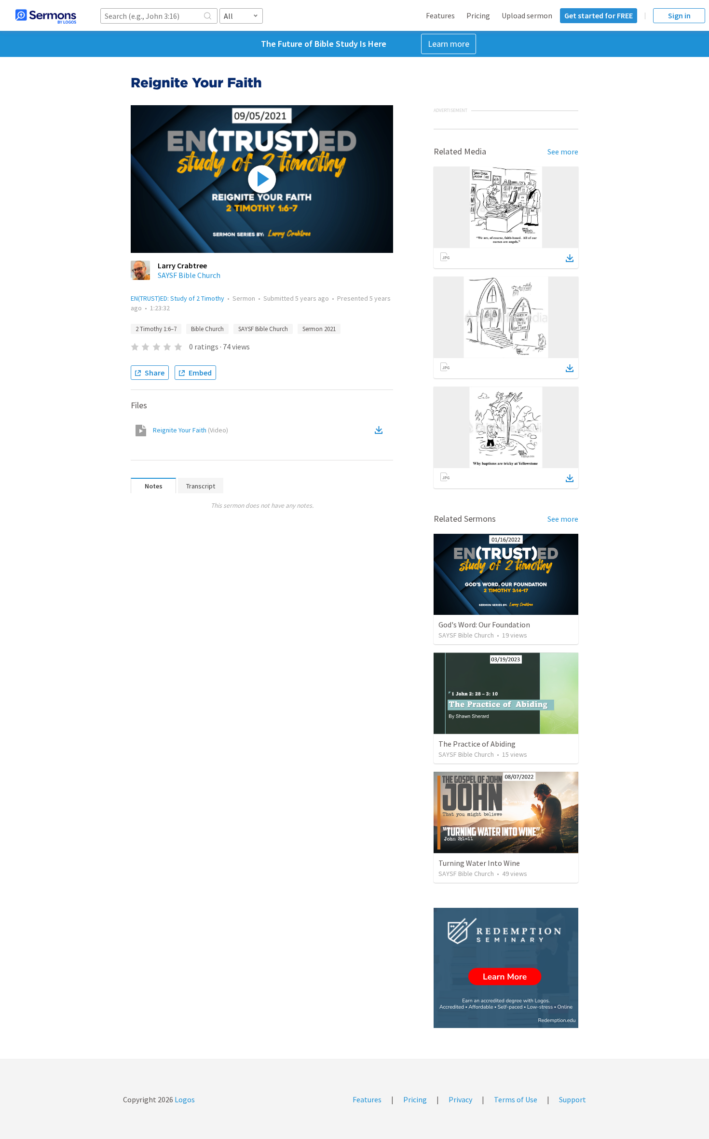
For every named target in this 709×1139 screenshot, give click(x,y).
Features (440, 15)
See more (562, 151)
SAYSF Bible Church (189, 275)
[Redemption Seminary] (506, 968)
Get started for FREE (598, 15)
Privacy (460, 1099)
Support (572, 1099)
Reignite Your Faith (190, 430)
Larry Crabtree (182, 265)
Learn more (448, 43)
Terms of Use (515, 1099)
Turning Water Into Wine (479, 863)
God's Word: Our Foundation (484, 624)
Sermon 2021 (319, 329)
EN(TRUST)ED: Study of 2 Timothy (177, 298)
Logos (184, 1099)
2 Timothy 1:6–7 (156, 329)
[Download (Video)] (380, 430)
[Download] (569, 258)
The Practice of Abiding (477, 744)
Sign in (679, 15)
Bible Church (207, 329)
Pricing (478, 15)
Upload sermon (527, 15)
